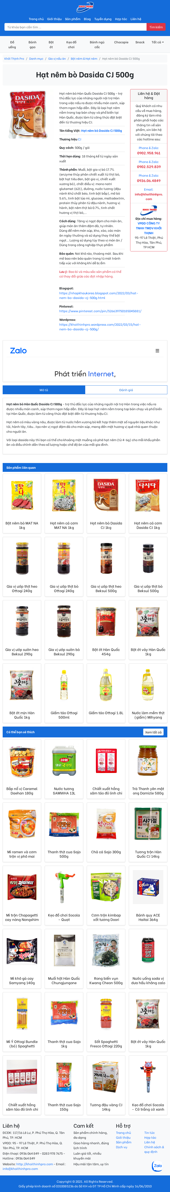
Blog (87, 18)
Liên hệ (136, 18)
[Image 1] (28, 134)
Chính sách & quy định (154, 1149)
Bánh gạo (33, 44)
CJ (79, 139)
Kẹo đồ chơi (71, 44)
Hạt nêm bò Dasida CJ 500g (101, 130)
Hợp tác (121, 18)
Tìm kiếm (156, 27)
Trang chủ (36, 18)
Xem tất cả (153, 732)
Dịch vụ (121, 1146)
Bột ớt (51, 44)
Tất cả (156, 42)
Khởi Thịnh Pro (14, 58)
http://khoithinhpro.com (34, 1163)
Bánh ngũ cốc (97, 44)
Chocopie (121, 42)
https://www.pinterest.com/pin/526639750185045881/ (100, 310)
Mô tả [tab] (44, 389)
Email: (149, 194)
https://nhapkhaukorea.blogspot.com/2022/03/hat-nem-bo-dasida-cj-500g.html (98, 295)
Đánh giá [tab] (126, 389)
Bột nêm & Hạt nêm (84, 58)
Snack (140, 42)
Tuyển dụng (103, 18)
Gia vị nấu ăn (57, 58)
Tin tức (149, 1132)
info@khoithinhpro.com (20, 1168)
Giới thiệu (54, 18)
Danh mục (36, 58)
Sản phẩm (72, 18)
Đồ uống (12, 44)
